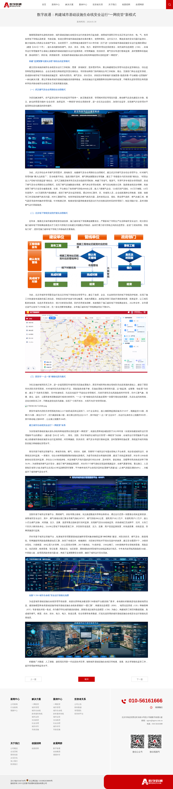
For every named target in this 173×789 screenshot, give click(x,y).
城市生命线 (36, 711)
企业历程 (14, 752)
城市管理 (35, 707)
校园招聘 (126, 4)
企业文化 (14, 758)
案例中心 (83, 4)
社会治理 (35, 723)
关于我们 (112, 4)
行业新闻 (14, 707)
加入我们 (14, 761)
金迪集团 (56, 752)
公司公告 (78, 704)
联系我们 (14, 764)
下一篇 (140, 679)
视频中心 (14, 711)
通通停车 (56, 755)
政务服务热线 (37, 714)
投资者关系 (98, 4)
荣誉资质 (14, 755)
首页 (44, 4)
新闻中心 (56, 4)
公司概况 (14, 748)
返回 (86, 679)
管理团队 (78, 711)
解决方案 (69, 4)
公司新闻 (14, 704)
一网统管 (35, 704)
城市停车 (35, 726)
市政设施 (35, 730)
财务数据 (78, 707)
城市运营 (35, 717)
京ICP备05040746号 (18, 781)
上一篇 (33, 679)
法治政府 (35, 720)
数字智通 (56, 748)
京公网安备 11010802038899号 (40, 781)
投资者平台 (78, 714)
